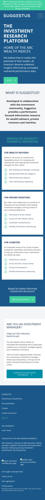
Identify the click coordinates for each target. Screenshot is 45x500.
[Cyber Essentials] (11, 463)
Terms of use (7, 476)
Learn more (6, 430)
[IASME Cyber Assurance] (31, 463)
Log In (9, 80)
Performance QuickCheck (12, 399)
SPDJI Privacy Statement (28, 7)
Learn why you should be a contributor (25, 374)
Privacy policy (7, 486)
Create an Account (21, 299)
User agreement (8, 481)
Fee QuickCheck (8, 403)
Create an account (9, 413)
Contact (5, 408)
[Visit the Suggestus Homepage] (17, 15)
